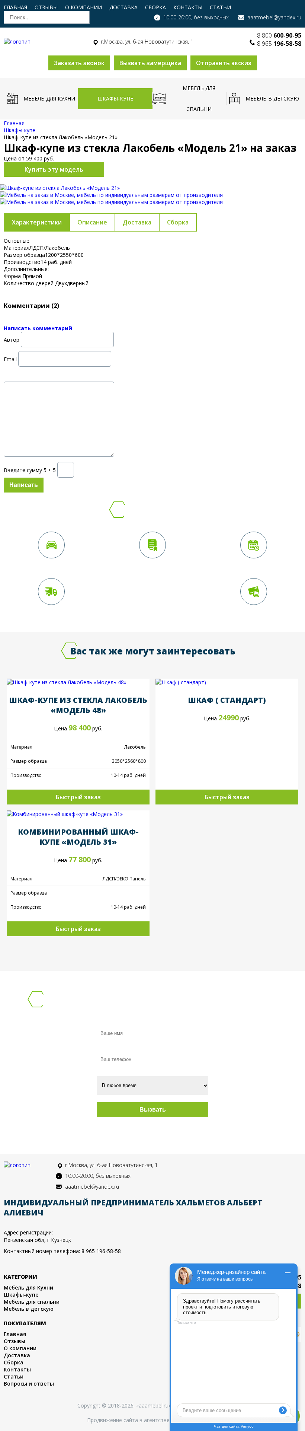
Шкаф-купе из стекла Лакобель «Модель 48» (78, 705)
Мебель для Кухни (49, 98)
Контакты (187, 7)
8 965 (279, 43)
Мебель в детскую (272, 98)
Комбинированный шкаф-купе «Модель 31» (78, 837)
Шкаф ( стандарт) (227, 700)
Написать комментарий (38, 328)
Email (10, 358)
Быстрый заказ (78, 797)
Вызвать (152, 1109)
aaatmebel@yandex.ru (274, 17)
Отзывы (46, 7)
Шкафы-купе (115, 98)
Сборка (155, 7)
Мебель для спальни (199, 98)
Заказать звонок (79, 63)
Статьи (220, 7)
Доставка (123, 7)
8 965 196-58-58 (101, 1251)
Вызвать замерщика (150, 63)
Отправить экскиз (223, 63)
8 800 (279, 35)
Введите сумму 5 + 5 (30, 469)
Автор (11, 339)
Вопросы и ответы (29, 1383)
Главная (15, 7)
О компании (83, 7)
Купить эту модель (54, 169)
